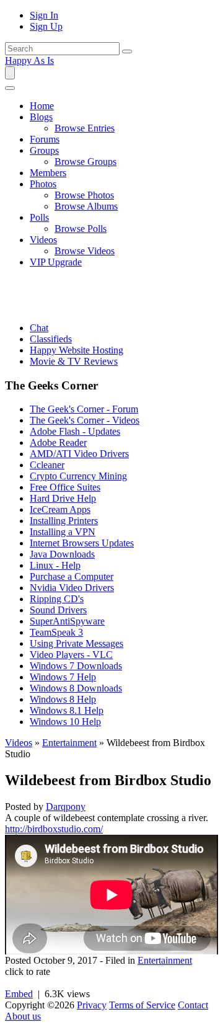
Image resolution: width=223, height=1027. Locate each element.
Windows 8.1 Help (66, 710)
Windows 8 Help (63, 699)
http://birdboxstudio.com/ (54, 829)
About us (23, 1016)
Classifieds (51, 339)
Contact (193, 1005)
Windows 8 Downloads (76, 688)
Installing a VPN (62, 532)
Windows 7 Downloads (76, 665)
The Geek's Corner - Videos (84, 420)
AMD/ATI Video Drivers (79, 453)
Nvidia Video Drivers (72, 587)
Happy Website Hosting (76, 350)
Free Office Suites (65, 487)
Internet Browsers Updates (82, 543)
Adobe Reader (58, 442)
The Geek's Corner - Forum (84, 409)
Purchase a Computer (71, 576)
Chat (39, 327)
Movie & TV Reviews (74, 361)
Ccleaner (47, 465)
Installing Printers (64, 520)
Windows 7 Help (63, 677)
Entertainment (69, 742)
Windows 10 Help (65, 721)
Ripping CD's (57, 599)
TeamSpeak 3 (56, 632)
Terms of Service (142, 1005)
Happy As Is (29, 60)
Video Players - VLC (71, 654)
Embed (19, 994)
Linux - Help (55, 565)
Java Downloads (62, 554)
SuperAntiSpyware (67, 621)
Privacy (92, 1005)
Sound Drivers (58, 610)
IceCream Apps (60, 509)
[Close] (10, 88)
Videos (18, 742)
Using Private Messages (76, 643)
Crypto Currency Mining (78, 476)
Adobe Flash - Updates (75, 431)
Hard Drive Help (63, 498)
